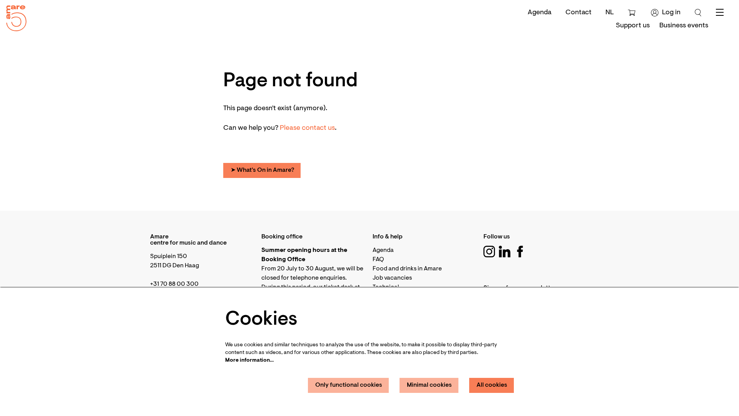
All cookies (492, 385)
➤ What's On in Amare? (262, 170)
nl (609, 12)
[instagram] (489, 251)
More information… (249, 360)
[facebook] (520, 251)
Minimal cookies (429, 385)
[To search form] (698, 12)
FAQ (378, 260)
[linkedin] (504, 251)
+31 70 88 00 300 (174, 284)
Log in (671, 12)
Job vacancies (392, 278)
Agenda (540, 12)
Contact (578, 12)
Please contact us (307, 128)
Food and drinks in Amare (407, 269)
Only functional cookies (348, 385)
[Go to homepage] (13, 16)
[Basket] (632, 12)
